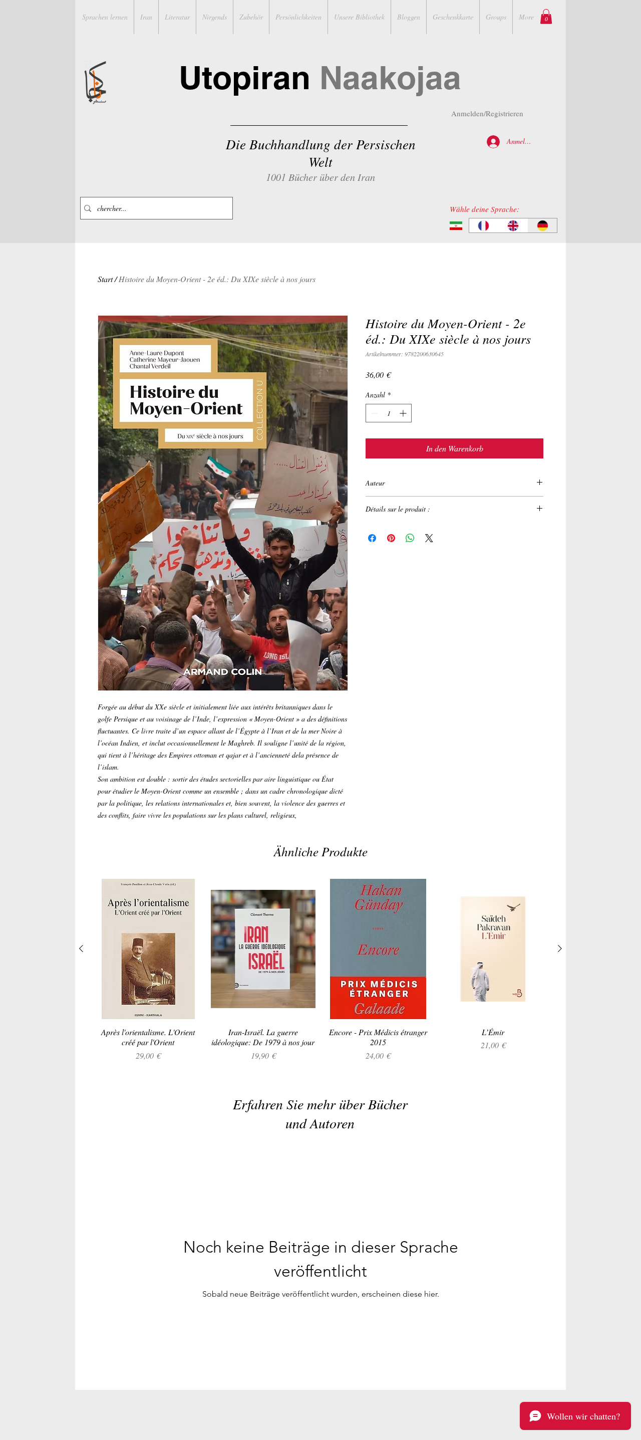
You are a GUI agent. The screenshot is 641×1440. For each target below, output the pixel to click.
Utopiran (320, 77)
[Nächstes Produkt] (560, 948)
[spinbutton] (389, 413)
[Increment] (404, 413)
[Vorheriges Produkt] (81, 948)
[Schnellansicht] (148, 949)
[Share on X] (429, 538)
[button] (546, 16)
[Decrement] (373, 413)
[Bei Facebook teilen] (372, 538)
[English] (513, 225)
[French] (483, 225)
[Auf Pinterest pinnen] (391, 538)
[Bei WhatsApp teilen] (410, 538)
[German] (542, 225)
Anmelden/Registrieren (487, 113)
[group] (320, 975)
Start (105, 279)
